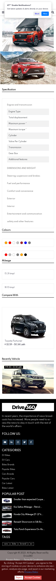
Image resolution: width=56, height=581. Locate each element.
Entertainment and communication (24, 214)
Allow (45, 14)
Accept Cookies (32, 578)
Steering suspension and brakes (23, 176)
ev (31, 544)
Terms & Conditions (33, 560)
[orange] (21, 254)
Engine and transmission (19, 105)
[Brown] (21, 242)
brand (23, 544)
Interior (11, 206)
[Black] (25, 254)
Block (37, 14)
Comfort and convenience (20, 191)
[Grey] (29, 242)
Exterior (11, 199)
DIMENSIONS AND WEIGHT (21, 168)
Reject (19, 578)
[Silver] (17, 242)
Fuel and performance (18, 183)
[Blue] (25, 242)
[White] (14, 242)
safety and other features (20, 221)
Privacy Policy (13, 560)
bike (14, 544)
